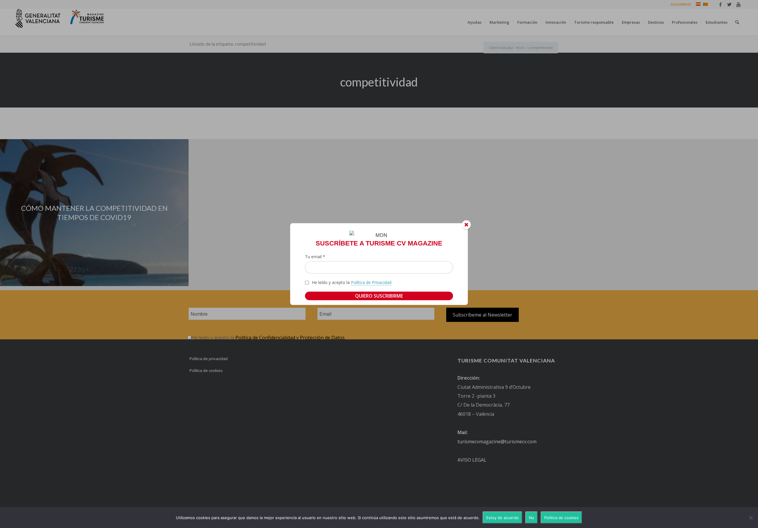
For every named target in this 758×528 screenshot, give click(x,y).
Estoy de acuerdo (502, 517)
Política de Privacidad (371, 282)
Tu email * (315, 256)
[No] (751, 518)
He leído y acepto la (351, 282)
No (531, 517)
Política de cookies (561, 517)
